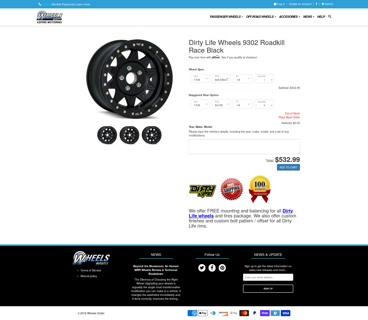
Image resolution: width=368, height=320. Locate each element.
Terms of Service (90, 270)
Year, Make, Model (200, 127)
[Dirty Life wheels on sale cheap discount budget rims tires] (203, 190)
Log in (281, 4)
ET (237, 76)
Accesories (289, 17)
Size (196, 76)
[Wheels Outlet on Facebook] (316, 4)
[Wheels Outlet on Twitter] (201, 268)
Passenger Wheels (226, 17)
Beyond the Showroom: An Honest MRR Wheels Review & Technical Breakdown (156, 270)
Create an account (300, 4)
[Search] (329, 17)
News (308, 17)
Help (321, 17)
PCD (217, 76)
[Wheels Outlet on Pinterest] (222, 268)
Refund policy (88, 276)
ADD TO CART (288, 167)
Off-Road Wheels (260, 17)
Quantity (262, 76)
